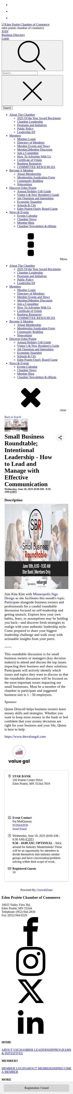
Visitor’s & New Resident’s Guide (38, 194)
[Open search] (32, 55)
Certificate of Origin (29, 160)
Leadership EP (26, 132)
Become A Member (21, 170)
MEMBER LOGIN (14, 1068)
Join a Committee (28, 153)
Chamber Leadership (30, 121)
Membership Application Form (36, 177)
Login (5, 38)
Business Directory (13, 35)
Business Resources (29, 163)
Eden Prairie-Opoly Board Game (37, 208)
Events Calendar (27, 215)
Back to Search (12, 416)
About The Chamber (22, 114)
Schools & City (26, 205)
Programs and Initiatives (32, 125)
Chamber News (26, 219)
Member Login (26, 139)
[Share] (60, 437)
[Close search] (32, 90)
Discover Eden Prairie (22, 187)
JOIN (5, 31)
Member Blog (25, 222)
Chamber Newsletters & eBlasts (36, 226)
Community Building (30, 181)
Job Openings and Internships (35, 198)
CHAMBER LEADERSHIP (36, 1049)
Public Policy (25, 128)
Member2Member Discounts (34, 149)
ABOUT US (10, 1049)
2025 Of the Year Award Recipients (39, 118)
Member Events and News (33, 146)
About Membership (29, 174)
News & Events (19, 212)
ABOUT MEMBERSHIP (42, 1068)
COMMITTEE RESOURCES (36, 167)
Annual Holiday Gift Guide (34, 191)
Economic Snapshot (29, 201)
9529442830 (20, 825)
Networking (24, 184)
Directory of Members (30, 142)
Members (15, 135)
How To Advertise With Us (34, 156)
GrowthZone (45, 890)
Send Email (19, 829)
